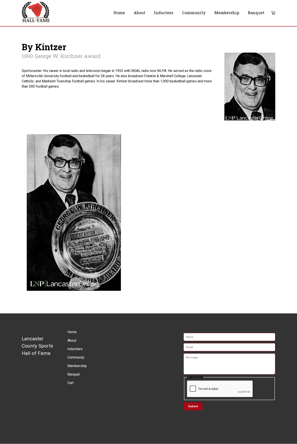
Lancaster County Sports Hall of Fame (37, 346)
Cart (273, 13)
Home (119, 12)
